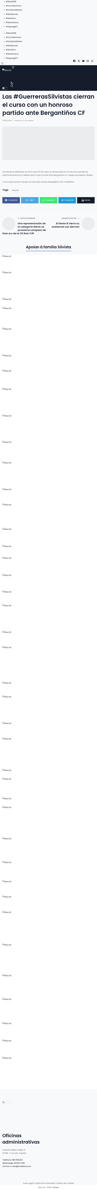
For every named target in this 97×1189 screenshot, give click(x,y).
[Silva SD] (7, 75)
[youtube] (83, 61)
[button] (47, 29)
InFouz (56, 1187)
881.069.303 (17, 1160)
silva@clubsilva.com (21, 1166)
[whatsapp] (92, 61)
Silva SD (15, 190)
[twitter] (79, 61)
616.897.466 (19, 1163)
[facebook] (74, 61)
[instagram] (88, 61)
